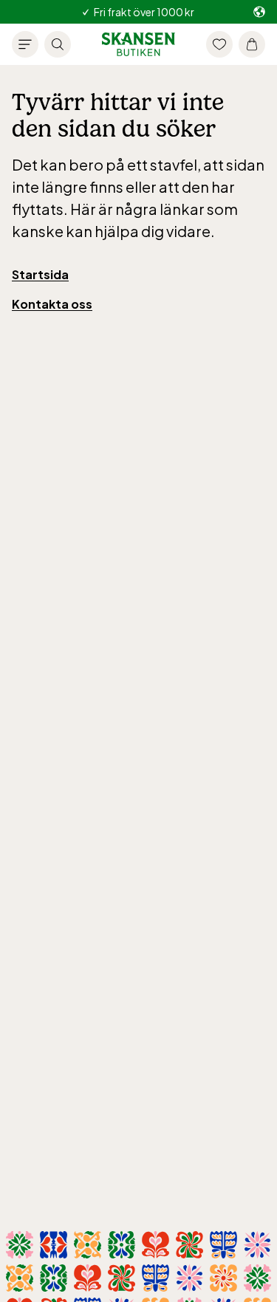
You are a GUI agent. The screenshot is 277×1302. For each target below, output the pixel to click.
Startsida (40, 274)
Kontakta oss (52, 304)
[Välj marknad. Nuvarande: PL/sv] (259, 12)
